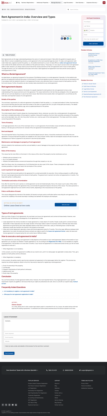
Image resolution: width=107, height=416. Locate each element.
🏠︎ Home (4, 9)
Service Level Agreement (90, 91)
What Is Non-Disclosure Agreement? (94, 67)
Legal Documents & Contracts (17, 9)
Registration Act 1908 (55, 241)
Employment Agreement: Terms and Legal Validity (96, 73)
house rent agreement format (56, 231)
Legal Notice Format (89, 89)
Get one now (65, 204)
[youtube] (12, 405)
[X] (64, 39)
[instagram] (9, 405)
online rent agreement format (68, 63)
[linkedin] (16, 405)
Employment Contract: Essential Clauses (94, 54)
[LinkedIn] (67, 39)
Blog (8, 9)
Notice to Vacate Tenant (90, 83)
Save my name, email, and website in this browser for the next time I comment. (27, 346)
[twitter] (6, 405)
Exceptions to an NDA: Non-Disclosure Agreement (95, 60)
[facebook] (3, 405)
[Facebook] (61, 39)
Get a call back (93, 43)
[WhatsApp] (70, 39)
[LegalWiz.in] (7, 2)
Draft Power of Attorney (90, 86)
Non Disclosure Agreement (90, 96)
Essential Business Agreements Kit (92, 94)
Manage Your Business (30, 9)
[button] (9, 55)
